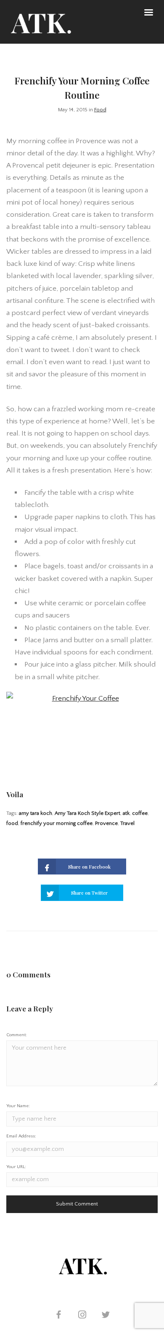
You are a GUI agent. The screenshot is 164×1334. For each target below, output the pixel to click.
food (12, 823)
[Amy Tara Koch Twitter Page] (105, 1315)
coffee (140, 813)
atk (126, 813)
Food (100, 110)
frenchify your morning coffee (57, 823)
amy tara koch (35, 813)
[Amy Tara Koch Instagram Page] (82, 1315)
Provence (106, 823)
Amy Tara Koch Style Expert (87, 813)
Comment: (16, 1034)
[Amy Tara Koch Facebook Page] (58, 1315)
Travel (127, 823)
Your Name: (18, 1105)
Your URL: (16, 1166)
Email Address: (21, 1136)
